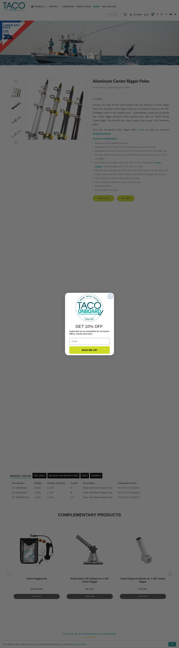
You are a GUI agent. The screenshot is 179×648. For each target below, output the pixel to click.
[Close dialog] (110, 296)
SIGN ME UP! (89, 350)
